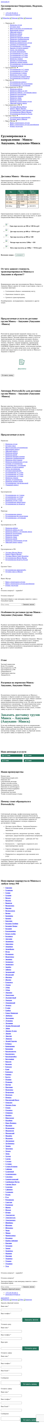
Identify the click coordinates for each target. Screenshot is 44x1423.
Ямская (8, 1210)
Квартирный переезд (17, 30)
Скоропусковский (11, 1179)
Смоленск (9, 1177)
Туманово (8, 1264)
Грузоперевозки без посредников (21, 84)
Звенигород (9, 964)
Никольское (9, 1118)
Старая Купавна (11, 1166)
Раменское (9, 1205)
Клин (7, 1069)
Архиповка (9, 941)
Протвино (9, 1087)
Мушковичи (9, 1128)
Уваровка (8, 1258)
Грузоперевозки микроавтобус (20, 117)
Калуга (7, 1077)
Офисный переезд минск (18, 103)
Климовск (9, 1072)
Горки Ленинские (11, 1013)
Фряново (8, 1253)
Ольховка (8, 1110)
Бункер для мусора (16, 126)
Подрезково (9, 1092)
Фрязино (8, 1256)
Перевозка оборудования (18, 41)
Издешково (9, 954)
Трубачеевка (9, 1143)
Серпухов (8, 1202)
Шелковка (9, 1228)
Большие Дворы (11, 926)
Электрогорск (10, 1220)
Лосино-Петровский (12, 1026)
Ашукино (8, 939)
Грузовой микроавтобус (18, 51)
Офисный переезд (16, 32)
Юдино (8, 1212)
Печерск (8, 1097)
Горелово (8, 888)
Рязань (7, 1195)
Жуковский (9, 975)
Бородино (8, 921)
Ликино (8, 1033)
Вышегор (8, 903)
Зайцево (8, 969)
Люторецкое (9, 1141)
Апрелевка (9, 944)
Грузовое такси (15, 27)
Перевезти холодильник (18, 94)
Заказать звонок (28, 604)
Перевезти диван (15, 98)
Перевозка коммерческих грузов (21, 43)
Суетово (8, 1161)
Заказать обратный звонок (11, 1289)
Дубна (7, 987)
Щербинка (9, 1223)
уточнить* (19, 255)
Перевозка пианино (16, 96)
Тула (7, 1266)
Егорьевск (9, 982)
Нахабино (8, 1120)
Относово (8, 1102)
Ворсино (8, 908)
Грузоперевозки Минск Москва (20, 112)
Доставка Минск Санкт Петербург (21, 110)
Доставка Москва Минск (18, 107)
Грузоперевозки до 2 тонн (19, 53)
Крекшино (9, 1049)
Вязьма (8, 898)
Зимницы (8, 959)
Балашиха (9, 936)
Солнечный (9, 1171)
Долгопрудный (10, 998)
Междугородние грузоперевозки (21, 28)
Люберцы (8, 1015)
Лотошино (9, 1023)
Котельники (9, 1059)
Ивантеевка (9, 957)
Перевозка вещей (16, 35)
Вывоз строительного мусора (20, 123)
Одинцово (9, 1113)
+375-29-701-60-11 (11, 13)
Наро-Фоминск (10, 1123)
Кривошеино (10, 1046)
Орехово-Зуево (10, 1105)
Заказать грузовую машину (19, 48)
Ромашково (9, 1200)
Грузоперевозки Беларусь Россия (21, 114)
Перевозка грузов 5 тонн (18, 75)
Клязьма (8, 1067)
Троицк (8, 1146)
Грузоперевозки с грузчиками (20, 46)
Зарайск (8, 967)
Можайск (8, 1136)
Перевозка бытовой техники (19, 37)
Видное (7, 913)
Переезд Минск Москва (18, 108)
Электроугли (10, 1215)
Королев (8, 1062)
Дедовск (8, 1005)
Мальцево (9, 1138)
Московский (9, 1133)
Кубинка (8, 1044)
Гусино (7, 1008)
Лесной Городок (11, 1041)
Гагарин (8, 895)
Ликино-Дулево (11, 1031)
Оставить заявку (7, 375)
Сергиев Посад (10, 1184)
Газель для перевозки (17, 50)
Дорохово (8, 992)
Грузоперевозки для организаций (21, 64)
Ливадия (8, 1036)
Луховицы (9, 1021)
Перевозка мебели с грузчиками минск (23, 92)
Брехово (8, 918)
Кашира (8, 1074)
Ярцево (8, 1207)
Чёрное (7, 1233)
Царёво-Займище (11, 1241)
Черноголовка (10, 1235)
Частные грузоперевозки (18, 60)
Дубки (7, 990)
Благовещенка (10, 931)
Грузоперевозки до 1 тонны (19, 69)
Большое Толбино (11, 923)
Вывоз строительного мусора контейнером (24, 124)
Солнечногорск (10, 1174)
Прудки (8, 1085)
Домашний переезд (16, 66)
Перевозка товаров (16, 59)
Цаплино (8, 1243)
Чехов (7, 1230)
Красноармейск (11, 1056)
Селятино (8, 1187)
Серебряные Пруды (12, 1182)
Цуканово (9, 1238)
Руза (7, 1197)
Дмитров (8, 1000)
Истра (7, 952)
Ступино (8, 1164)
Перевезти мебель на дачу (18, 91)
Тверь (7, 1154)
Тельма (8, 1151)
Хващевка (9, 1251)
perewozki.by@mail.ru (12, 15)
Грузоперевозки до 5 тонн (19, 57)
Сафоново (9, 1189)
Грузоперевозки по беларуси (19, 78)
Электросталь (10, 1218)
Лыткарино (9, 1018)
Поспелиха (9, 1090)
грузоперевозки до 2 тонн (19, 71)
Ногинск (8, 1115)
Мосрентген (9, 1131)
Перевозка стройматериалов (19, 39)
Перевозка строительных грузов (21, 101)
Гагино (7, 893)
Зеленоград (9, 962)
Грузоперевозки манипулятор (20, 76)
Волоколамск (10, 911)
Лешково (8, 1039)
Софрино (8, 1169)
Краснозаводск (10, 1051)
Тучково (8, 1261)
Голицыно (9, 890)
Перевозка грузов (16, 25)
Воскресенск (9, 906)
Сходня (8, 1159)
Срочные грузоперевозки (18, 44)
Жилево (8, 980)
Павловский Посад (12, 1100)
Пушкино (8, 1082)
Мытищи (8, 1125)
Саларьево (9, 1192)
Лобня (7, 1028)
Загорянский (10, 972)
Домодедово (9, 995)
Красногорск (10, 1054)
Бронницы (9, 916)
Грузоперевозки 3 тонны (18, 73)
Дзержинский (10, 1003)
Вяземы (8, 900)
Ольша (7, 1108)
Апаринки (9, 946)
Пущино (8, 1079)
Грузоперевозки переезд (18, 82)
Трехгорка (9, 1148)
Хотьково (8, 1246)
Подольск (8, 1095)
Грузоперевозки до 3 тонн (19, 55)
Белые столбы (10, 934)
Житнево (8, 977)
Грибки (8, 1010)
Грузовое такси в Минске (18, 119)
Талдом (8, 1156)
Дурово (8, 985)
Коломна (8, 1064)
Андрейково (9, 949)
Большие (8, 929)
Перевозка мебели (16, 34)
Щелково (8, 1225)
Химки (7, 1248)
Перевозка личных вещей (18, 62)
